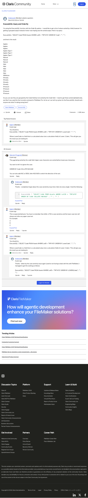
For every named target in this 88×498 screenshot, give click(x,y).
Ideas (24, 396)
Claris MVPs (4, 441)
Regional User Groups (7, 449)
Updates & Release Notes (51, 390)
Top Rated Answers (10, 119)
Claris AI (3, 390)
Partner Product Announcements (10, 426)
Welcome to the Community (9, 438)
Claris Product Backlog (29, 393)
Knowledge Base (49, 393)
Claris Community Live (7, 412)
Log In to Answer (44, 283)
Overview (25, 438)
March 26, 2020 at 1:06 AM (16, 20)
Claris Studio (4, 404)
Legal (39, 490)
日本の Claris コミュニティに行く (71, 490)
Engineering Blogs (70, 404)
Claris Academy (69, 390)
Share (28, 112)
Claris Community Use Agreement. (38, 477)
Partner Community (28, 449)
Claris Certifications (70, 396)
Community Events (6, 447)
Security (3, 407)
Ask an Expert (27, 444)
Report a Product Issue (7, 415)
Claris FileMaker (5, 393)
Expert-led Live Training (72, 399)
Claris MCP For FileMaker (8, 399)
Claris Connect (5, 401)
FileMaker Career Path (50, 438)
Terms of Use (31, 490)
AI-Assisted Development (72, 393)
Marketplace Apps (49, 404)
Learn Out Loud (5, 396)
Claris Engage (5, 410)
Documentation (48, 396)
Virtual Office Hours (49, 399)
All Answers (7, 149)
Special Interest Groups (8, 452)
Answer (18, 112)
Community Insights (71, 407)
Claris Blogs (68, 410)
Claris (3, 376)
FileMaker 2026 (27, 390)
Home (43, 4)
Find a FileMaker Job (49, 441)
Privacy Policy (48, 490)
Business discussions (7, 423)
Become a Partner (28, 447)
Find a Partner (26, 441)
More (54, 4)
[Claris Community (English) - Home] (16, 4)
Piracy (56, 490)
